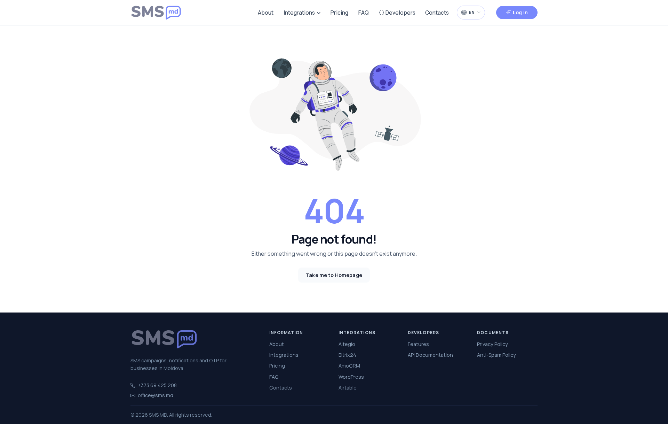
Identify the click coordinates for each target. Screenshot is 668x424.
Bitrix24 (347, 355)
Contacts (437, 12)
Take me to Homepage (334, 275)
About (265, 12)
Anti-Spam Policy (496, 355)
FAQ (363, 12)
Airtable (348, 387)
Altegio (347, 344)
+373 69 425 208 (157, 385)
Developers (399, 12)
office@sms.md (155, 395)
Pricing (339, 12)
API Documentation (430, 355)
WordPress (351, 376)
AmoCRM (349, 365)
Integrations (299, 12)
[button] (471, 12)
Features (418, 344)
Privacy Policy (492, 344)
